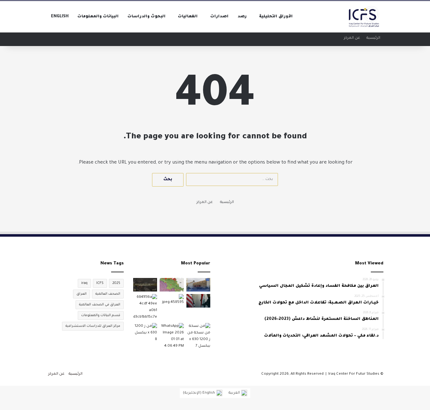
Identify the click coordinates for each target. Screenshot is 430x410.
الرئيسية (373, 38)
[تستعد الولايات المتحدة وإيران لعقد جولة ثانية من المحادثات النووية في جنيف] (145, 333)
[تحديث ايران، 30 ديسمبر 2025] (172, 336)
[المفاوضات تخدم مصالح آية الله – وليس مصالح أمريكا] (145, 307)
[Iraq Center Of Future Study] (364, 16)
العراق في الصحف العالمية (99, 305)
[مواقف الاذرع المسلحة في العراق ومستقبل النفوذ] (198, 336)
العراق (81, 294)
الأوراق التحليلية (276, 16)
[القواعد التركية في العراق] (172, 285)
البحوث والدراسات (146, 16)
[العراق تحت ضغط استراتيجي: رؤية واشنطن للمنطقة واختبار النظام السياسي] (198, 301)
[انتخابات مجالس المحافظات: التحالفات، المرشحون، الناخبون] (172, 301)
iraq (84, 283)
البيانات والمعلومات (98, 16)
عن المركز (352, 38)
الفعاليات (188, 16)
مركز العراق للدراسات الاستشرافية (92, 326)
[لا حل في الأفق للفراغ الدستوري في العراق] (198, 285)
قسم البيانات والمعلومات (100, 315)
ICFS (100, 283)
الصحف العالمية (107, 294)
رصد (242, 16)
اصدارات (219, 16)
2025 (116, 283)
